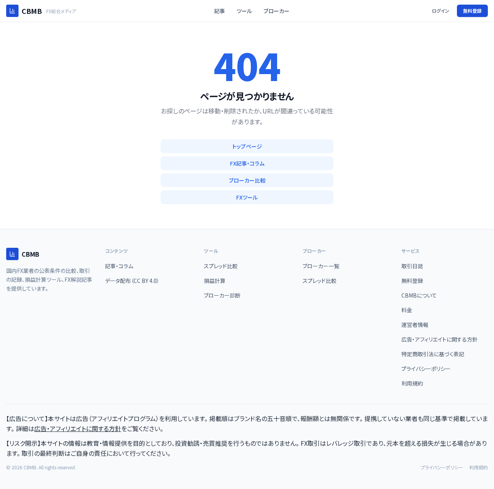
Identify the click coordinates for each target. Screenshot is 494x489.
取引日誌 (412, 266)
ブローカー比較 (247, 180)
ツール (244, 11)
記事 (219, 11)
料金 (406, 310)
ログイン (440, 10)
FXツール (247, 197)
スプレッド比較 (221, 266)
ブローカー (276, 11)
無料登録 (472, 10)
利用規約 (412, 383)
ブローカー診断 (222, 295)
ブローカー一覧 (321, 266)
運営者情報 (414, 324)
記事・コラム (119, 266)
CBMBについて (419, 295)
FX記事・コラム (247, 163)
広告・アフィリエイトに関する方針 (439, 339)
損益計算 (214, 280)
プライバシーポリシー (426, 368)
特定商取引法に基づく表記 (432, 354)
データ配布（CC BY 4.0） (132, 280)
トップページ (247, 146)
